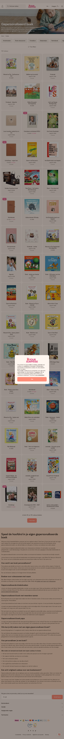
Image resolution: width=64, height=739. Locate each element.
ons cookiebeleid (39, 375)
